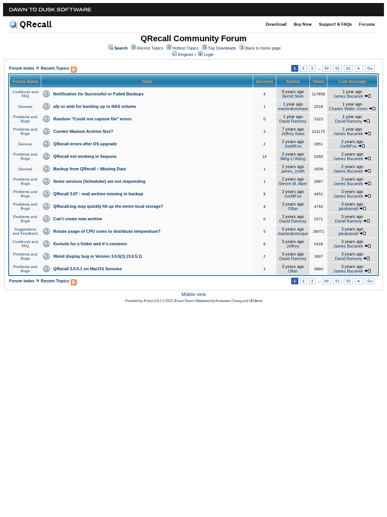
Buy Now (303, 24)
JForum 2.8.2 (152, 301)
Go (370, 68)
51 (337, 68)
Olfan (293, 208)
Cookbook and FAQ (25, 94)
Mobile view (193, 294)
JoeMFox (293, 146)
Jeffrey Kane (293, 133)
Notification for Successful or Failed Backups (98, 94)
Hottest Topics (185, 48)
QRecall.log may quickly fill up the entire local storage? (108, 206)
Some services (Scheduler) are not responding (99, 181)
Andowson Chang (228, 301)
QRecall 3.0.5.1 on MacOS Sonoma (87, 268)
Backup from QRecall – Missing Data (89, 169)
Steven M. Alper (293, 183)
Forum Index (21, 68)
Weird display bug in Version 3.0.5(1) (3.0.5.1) (97, 256)
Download (276, 24)
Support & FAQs (335, 24)
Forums (367, 24)
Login (209, 54)
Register (186, 54)
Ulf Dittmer (255, 301)
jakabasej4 (348, 208)
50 (326, 68)
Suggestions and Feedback (25, 231)
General (25, 106)
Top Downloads (222, 48)
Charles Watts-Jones (348, 108)
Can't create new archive (77, 218)
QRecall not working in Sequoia (84, 156)
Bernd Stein (292, 96)
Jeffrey (292, 246)
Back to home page (263, 48)
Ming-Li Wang (292, 158)
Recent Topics (150, 48)
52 (348, 68)
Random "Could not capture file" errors (92, 119)
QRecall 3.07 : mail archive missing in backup (98, 194)
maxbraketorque (293, 108)
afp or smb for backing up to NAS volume (94, 106)
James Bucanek (348, 96)
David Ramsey (293, 121)
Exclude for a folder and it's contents (90, 243)
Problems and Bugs (25, 119)
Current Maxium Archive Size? (83, 131)
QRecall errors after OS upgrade (85, 144)
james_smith (293, 171)
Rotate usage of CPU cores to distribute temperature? (107, 231)
